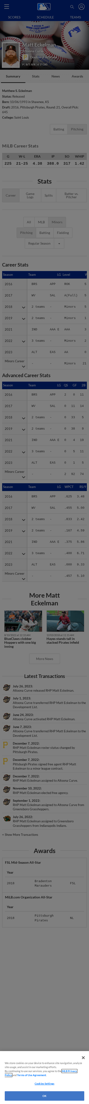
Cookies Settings (44, 1083)
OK (44, 1095)
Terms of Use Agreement (31, 1075)
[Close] (83, 1057)
